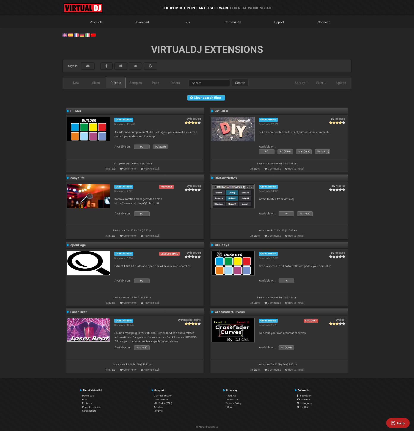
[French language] (76, 35)
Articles (158, 407)
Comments (129, 168)
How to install (152, 168)
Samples (136, 83)
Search (240, 83)
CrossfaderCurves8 (230, 312)
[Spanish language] (70, 35)
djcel (342, 319)
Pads (155, 83)
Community (233, 22)
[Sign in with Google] (150, 66)
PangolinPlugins (191, 319)
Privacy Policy (234, 403)
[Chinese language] (93, 35)
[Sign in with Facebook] (106, 66)
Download (142, 22)
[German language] (82, 35)
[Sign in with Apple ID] (135, 66)
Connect (324, 22)
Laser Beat (78, 312)
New (76, 83)
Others (175, 83)
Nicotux (340, 185)
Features (87, 403)
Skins (96, 83)
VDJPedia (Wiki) (163, 403)
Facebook (304, 395)
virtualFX (221, 111)
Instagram (305, 403)
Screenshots (89, 410)
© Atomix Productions (207, 427)
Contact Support (163, 395)
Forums (158, 410)
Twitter (304, 407)
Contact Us (232, 399)
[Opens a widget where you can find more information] (398, 423)
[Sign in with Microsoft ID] (120, 66)
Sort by (300, 83)
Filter (320, 83)
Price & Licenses (91, 407)
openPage (78, 245)
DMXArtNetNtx (226, 178)
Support (278, 22)
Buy (187, 22)
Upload (341, 83)
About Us (231, 395)
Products (96, 22)
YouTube (305, 399)
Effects (116, 83)
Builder (75, 111)
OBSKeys (222, 245)
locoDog (195, 118)
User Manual (161, 399)
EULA (229, 407)
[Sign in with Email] (88, 66)
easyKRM (77, 178)
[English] (65, 35)
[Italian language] (87, 35)
